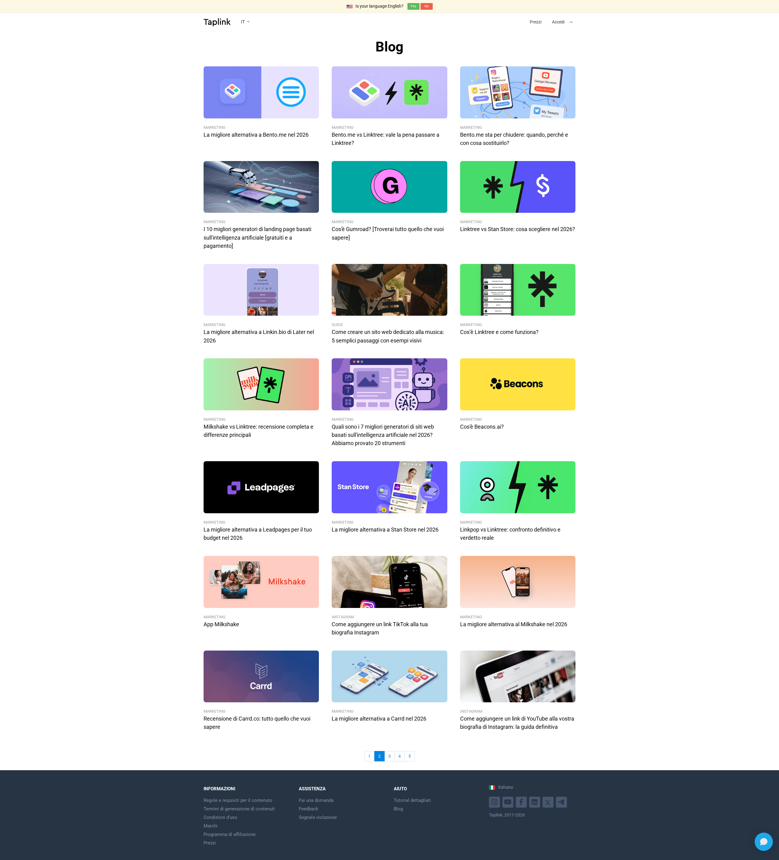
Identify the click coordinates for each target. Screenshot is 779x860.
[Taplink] (217, 22)
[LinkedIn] (535, 801)
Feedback (308, 809)
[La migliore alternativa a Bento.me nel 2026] (261, 92)
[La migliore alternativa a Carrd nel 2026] (389, 677)
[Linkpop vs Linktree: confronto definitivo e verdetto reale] (517, 487)
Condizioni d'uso (220, 817)
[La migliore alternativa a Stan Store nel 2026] (389, 487)
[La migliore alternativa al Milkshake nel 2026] (517, 582)
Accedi (558, 21)
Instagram (343, 617)
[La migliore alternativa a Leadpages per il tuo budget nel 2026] (261, 487)
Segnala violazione (318, 817)
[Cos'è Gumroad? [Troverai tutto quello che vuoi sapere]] (389, 187)
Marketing (214, 127)
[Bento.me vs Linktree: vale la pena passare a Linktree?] (389, 92)
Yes (413, 6)
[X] (549, 801)
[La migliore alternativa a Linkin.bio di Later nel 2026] (261, 290)
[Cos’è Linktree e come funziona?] (517, 290)
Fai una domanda (316, 800)
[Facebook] (522, 801)
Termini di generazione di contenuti (239, 809)
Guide (337, 324)
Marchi (211, 826)
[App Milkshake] (261, 582)
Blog (398, 809)
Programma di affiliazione (230, 834)
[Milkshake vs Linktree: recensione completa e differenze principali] (261, 384)
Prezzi (535, 21)
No (426, 6)
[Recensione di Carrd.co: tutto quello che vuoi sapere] (261, 677)
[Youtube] (495, 801)
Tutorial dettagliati (412, 800)
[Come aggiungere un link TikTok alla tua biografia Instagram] (389, 582)
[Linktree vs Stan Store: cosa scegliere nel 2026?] (517, 187)
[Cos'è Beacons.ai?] (517, 384)
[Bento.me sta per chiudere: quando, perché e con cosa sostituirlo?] (517, 92)
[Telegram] (562, 801)
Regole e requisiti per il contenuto (238, 800)
